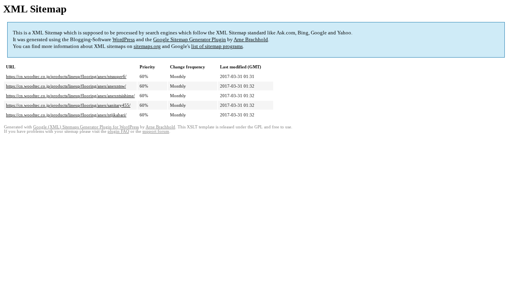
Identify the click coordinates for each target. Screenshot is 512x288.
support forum (155, 131)
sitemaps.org (147, 46)
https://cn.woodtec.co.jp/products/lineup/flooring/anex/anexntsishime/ (70, 95)
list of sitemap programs (217, 46)
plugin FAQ (118, 131)
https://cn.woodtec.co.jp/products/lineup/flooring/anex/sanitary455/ (68, 105)
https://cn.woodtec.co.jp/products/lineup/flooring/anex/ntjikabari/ (66, 114)
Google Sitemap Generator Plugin (189, 39)
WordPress (123, 39)
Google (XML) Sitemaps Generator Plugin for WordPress (86, 127)
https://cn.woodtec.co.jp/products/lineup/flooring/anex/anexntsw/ (66, 86)
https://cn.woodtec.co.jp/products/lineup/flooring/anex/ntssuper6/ (66, 76)
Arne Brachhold (251, 39)
